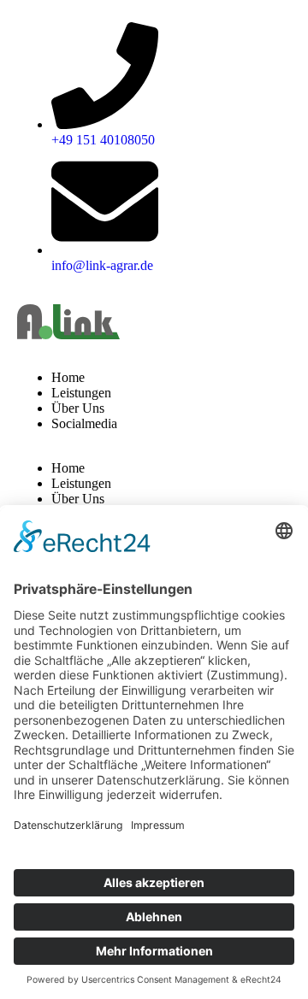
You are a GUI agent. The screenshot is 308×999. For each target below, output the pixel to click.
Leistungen (81, 392)
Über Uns (77, 408)
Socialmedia (84, 423)
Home (68, 377)
